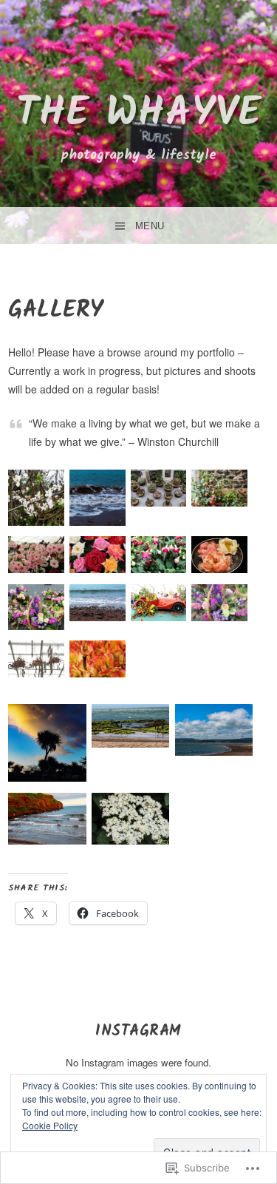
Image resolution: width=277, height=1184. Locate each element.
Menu (150, 225)
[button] (36, 500)
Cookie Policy (50, 1125)
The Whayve (138, 114)
